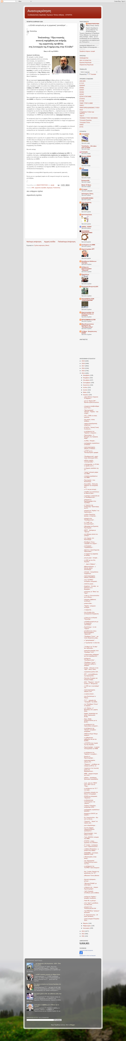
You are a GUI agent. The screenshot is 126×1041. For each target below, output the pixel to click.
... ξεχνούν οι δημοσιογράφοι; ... (89, 757)
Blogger (72, 1025)
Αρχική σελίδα (49, 242)
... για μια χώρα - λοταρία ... (91, 557)
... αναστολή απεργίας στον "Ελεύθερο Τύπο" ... (91, 651)
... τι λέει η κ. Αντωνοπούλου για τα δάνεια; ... (91, 596)
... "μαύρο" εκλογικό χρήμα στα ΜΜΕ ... (90, 473)
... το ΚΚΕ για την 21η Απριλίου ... (89, 560)
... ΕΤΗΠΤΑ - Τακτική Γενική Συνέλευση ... (91, 428)
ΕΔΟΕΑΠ (82, 85)
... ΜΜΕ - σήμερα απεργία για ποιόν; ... (90, 774)
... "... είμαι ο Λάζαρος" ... (90, 564)
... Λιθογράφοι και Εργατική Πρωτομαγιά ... (90, 527)
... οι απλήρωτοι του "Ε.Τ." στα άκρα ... (90, 789)
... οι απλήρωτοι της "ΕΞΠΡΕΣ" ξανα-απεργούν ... (91, 867)
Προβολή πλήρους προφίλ (87, 51)
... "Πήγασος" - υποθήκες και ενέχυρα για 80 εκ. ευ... (91, 765)
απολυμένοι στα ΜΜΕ (88, 244)
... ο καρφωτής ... (88, 609)
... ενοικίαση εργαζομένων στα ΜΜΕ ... (90, 476)
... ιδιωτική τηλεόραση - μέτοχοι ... (89, 880)
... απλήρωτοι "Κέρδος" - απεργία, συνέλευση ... (90, 897)
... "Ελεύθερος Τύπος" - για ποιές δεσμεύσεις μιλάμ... (91, 637)
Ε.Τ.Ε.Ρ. (82, 83)
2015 (83, 370)
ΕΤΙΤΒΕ (82, 101)
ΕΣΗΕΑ (82, 92)
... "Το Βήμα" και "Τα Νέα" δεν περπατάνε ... (90, 647)
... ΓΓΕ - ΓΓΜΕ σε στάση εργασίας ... (90, 416)
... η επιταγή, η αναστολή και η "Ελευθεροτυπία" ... (91, 496)
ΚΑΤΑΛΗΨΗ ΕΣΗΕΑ (87, 198)
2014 (83, 373)
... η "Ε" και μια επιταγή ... (90, 489)
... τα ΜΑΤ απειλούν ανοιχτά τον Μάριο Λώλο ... (48, 974)
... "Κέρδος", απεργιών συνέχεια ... (89, 606)
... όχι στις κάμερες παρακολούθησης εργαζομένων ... (88, 829)
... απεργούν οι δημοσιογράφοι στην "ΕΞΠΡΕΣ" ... (89, 501)
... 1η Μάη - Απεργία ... (89, 440)
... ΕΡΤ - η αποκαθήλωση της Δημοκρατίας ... (90, 674)
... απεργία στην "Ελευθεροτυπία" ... (89, 519)
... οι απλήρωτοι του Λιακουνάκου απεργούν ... (91, 725)
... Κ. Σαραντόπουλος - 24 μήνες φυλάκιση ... (90, 915)
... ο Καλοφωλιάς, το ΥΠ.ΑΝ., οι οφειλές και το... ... (91, 465)
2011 (83, 936)
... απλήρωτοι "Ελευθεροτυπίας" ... (89, 659)
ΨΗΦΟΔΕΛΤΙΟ (84, 58)
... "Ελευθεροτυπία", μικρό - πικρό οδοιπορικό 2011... (91, 457)
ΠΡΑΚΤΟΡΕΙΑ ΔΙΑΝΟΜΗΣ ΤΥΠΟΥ (89, 107)
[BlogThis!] (63, 185)
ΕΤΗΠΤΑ (82, 98)
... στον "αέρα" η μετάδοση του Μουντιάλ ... (90, 903)
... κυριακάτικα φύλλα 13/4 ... (91, 671)
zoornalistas (85, 134)
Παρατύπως (85, 274)
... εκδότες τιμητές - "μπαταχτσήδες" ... (89, 461)
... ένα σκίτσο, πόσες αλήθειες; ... (89, 420)
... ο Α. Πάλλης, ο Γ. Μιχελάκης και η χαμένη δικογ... (90, 709)
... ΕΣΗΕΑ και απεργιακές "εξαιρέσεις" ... (90, 797)
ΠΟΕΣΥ (82, 105)
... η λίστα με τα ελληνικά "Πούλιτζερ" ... (90, 618)
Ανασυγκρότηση (39, 11)
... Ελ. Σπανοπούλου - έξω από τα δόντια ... (90, 818)
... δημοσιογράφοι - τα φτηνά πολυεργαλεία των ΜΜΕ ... (91, 748)
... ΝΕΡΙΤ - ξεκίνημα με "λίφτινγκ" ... (89, 531)
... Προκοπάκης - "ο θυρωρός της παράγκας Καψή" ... (90, 437)
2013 (83, 931)
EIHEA (81, 124)
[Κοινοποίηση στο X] (65, 185)
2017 (83, 366)
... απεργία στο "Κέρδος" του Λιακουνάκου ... (91, 511)
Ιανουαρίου (86, 928)
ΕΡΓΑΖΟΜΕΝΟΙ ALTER (88, 319)
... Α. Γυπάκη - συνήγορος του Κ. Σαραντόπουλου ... (91, 845)
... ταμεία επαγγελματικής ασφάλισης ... (90, 424)
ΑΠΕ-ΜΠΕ (83, 81)
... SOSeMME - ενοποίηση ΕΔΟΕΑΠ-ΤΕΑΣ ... (90, 853)
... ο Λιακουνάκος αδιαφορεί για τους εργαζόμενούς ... (91, 655)
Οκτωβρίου (86, 380)
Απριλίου (86, 394)
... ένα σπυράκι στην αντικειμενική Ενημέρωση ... (91, 614)
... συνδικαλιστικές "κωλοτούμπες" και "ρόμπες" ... (89, 802)
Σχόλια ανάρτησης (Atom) (41, 245)
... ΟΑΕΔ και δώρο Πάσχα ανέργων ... (90, 734)
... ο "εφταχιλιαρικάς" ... (89, 640)
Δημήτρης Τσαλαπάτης (53, 187)
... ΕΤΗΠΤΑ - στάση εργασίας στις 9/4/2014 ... (91, 841)
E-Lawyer (84, 189)
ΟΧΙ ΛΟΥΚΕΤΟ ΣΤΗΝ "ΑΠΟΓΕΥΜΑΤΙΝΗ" (88, 299)
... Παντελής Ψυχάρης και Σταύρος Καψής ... (90, 678)
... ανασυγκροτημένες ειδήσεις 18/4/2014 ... (89, 576)
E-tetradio (85, 152)
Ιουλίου (85, 387)
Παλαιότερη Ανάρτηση (66, 242)
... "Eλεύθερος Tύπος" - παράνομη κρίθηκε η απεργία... (89, 664)
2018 (83, 363)
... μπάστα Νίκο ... (88, 603)
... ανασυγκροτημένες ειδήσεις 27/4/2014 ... (89, 447)
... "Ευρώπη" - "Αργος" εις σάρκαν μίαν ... (90, 822)
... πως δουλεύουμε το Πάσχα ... (89, 697)
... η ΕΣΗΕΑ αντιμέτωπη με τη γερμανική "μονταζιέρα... (90, 623)
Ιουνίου (85, 390)
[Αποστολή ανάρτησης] (58, 185)
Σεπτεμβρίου (87, 382)
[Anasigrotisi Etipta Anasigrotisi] (81, 953)
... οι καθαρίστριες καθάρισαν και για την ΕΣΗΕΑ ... (90, 739)
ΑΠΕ (33, 187)
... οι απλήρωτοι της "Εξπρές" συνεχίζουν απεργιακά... (89, 730)
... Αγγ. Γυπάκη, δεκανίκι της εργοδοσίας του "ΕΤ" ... (91, 872)
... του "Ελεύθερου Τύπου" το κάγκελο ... (90, 704)
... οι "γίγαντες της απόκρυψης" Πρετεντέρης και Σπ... (91, 506)
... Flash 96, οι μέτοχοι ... (90, 900)
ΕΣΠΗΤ (82, 94)
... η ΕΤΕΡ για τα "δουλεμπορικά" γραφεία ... (90, 452)
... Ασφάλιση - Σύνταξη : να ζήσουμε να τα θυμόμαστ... (90, 587)
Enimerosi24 (85, 180)
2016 (83, 368)
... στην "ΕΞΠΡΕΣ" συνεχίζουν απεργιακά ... (90, 580)
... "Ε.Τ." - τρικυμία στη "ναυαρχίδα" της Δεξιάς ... (91, 701)
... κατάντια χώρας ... (89, 583)
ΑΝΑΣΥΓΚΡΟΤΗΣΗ (93, 23)
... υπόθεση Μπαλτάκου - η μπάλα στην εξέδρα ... (91, 849)
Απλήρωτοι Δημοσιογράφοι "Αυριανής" (87, 268)
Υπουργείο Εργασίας (86, 120)
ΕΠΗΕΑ (82, 87)
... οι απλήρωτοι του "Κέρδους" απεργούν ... (90, 432)
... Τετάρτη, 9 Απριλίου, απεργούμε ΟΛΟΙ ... (89, 806)
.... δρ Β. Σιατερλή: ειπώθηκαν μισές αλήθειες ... (91, 893)
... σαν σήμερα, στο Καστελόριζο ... (88, 538)
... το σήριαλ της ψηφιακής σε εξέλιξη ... (90, 554)
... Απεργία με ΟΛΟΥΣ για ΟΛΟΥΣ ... (90, 814)
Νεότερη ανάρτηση (34, 242)
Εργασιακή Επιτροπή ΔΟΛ (90, 286)
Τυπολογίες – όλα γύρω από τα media (89, 146)
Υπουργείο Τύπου (85, 122)
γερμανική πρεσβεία (40, 187)
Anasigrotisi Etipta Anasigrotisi (86, 950)
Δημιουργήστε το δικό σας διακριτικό (88, 955)
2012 (83, 933)
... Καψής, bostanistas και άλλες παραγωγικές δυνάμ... (90, 715)
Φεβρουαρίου (87, 925)
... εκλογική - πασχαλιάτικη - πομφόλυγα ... (91, 572)
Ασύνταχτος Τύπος (87, 193)
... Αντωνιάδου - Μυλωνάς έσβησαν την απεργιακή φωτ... (90, 485)
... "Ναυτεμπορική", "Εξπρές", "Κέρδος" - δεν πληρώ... (90, 412)
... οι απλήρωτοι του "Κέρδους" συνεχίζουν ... (90, 753)
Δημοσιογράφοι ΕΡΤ (88, 249)
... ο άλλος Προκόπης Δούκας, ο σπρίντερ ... (90, 515)
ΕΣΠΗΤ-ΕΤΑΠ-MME (85, 96)
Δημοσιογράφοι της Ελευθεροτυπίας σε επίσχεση (88, 314)
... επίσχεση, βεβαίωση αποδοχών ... (89, 600)
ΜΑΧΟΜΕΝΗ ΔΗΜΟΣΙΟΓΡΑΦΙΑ (87, 231)
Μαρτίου (85, 923)
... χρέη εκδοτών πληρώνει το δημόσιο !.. (90, 397)
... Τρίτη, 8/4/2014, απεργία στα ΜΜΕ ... (91, 837)
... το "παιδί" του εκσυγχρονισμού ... (89, 523)
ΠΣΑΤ (81, 110)
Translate (93, 74)
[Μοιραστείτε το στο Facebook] (67, 185)
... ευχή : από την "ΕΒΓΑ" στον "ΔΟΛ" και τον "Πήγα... (90, 784)
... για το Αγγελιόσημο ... (90, 825)
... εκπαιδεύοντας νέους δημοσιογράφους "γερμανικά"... (89, 632)
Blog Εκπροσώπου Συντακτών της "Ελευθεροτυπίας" (88, 325)
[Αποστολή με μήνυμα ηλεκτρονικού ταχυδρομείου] (62, 185)
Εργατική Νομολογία (85, 62)
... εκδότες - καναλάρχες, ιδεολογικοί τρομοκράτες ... (90, 779)
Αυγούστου (86, 385)
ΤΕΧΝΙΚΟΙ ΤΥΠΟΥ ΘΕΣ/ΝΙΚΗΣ (89, 118)
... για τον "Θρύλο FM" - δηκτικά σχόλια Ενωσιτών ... (91, 402)
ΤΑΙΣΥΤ (82, 115)
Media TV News (86, 185)
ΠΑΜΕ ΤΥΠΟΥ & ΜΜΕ (86, 103)
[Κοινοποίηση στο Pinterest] (69, 185)
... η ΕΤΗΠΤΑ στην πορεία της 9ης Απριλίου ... (90, 743)
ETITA (81, 127)
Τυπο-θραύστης (86, 202)
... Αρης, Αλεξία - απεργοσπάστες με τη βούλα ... (90, 720)
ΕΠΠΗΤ (82, 90)
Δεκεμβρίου (86, 375)
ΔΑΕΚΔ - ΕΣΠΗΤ (87, 226)
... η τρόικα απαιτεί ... (89, 694)
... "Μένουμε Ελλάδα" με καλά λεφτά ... (90, 884)
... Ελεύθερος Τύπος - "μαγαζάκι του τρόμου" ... (91, 542)
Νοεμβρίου (86, 377)
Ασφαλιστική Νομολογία (86, 64)
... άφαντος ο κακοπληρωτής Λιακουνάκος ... (91, 550)
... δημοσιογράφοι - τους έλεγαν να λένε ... (90, 834)
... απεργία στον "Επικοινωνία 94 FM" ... (90, 907)
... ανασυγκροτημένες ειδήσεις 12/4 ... (89, 690)
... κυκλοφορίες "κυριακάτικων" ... (88, 546)
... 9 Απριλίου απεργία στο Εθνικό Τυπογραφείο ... (90, 793)
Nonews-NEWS (86, 156)
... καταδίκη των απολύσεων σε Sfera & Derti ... (91, 492)
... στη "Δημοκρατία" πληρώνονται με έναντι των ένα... (90, 862)
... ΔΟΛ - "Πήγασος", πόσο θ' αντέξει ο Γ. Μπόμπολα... (91, 682)
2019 (83, 361)
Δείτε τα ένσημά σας (85, 60)
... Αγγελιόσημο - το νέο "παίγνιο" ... (89, 627)
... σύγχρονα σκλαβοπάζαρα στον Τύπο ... (91, 407)
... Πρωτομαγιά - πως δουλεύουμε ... (89, 480)
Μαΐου (85, 392)
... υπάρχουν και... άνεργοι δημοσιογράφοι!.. (90, 888)
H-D (83, 168)
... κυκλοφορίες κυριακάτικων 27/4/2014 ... (91, 443)
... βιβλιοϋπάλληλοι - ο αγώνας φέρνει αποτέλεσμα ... (89, 568)
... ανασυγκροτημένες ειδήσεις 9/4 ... (89, 761)
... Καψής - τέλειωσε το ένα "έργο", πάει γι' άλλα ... (90, 668)
